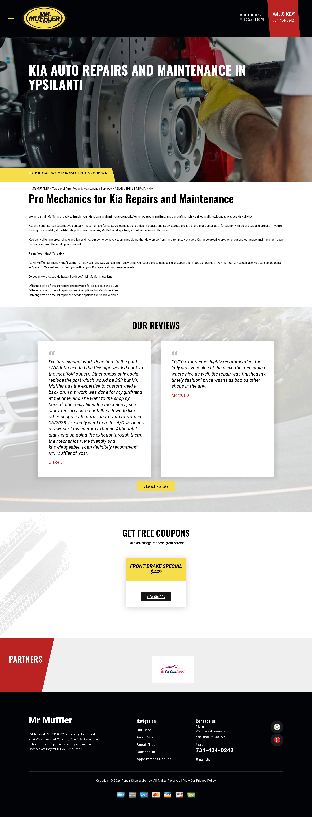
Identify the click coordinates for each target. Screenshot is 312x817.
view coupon (156, 596)
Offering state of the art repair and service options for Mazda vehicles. (74, 290)
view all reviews (156, 486)
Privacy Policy (206, 780)
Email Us (203, 759)
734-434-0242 (283, 20)
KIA (150, 188)
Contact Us (146, 752)
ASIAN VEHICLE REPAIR (130, 188)
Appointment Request (155, 759)
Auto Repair (146, 737)
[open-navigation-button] (11, 18)
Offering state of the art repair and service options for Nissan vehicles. (74, 295)
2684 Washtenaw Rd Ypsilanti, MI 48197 (67, 172)
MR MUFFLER (40, 188)
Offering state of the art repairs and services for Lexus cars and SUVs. (73, 286)
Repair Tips (146, 744)
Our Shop (144, 730)
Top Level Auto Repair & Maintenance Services (82, 188)
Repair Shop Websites (137, 780)
